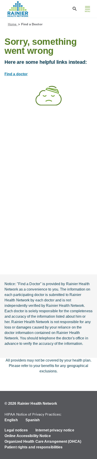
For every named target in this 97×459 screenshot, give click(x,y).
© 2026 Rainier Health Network (31, 403)
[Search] (74, 9)
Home (13, 24)
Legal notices (16, 430)
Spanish (32, 420)
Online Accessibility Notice (28, 436)
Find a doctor (16, 74)
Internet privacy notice (54, 430)
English (11, 420)
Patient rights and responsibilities (34, 447)
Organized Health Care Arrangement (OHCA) (43, 441)
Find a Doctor (31, 24)
